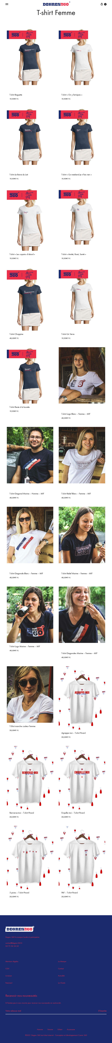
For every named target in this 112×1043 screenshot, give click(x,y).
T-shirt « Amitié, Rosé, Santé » (73, 254)
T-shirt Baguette (16, 94)
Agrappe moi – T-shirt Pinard (73, 733)
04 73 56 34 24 (12, 946)
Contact (61, 968)
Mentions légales (11, 961)
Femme (50, 1029)
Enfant (60, 1029)
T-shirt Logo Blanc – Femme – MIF (75, 414)
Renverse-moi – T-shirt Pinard (22, 812)
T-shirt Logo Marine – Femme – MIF (25, 646)
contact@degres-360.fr (13, 943)
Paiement (8, 983)
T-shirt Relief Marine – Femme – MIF (76, 573)
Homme (40, 1029)
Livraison (8, 976)
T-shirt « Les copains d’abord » (22, 254)
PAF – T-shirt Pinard (69, 892)
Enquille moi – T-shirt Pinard (73, 812)
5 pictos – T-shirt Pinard (19, 892)
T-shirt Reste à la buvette (20, 407)
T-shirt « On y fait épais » (71, 94)
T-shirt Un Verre (67, 334)
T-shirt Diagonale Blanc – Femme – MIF (26, 573)
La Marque (62, 961)
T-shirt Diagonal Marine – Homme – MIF (27, 493)
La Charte (61, 983)
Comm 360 (82, 1035)
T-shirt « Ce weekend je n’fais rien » (76, 174)
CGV (7, 968)
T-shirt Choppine (16, 334)
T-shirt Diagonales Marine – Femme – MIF (79, 653)
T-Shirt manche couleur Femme (22, 726)
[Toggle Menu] (6, 4)
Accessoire (71, 1029)
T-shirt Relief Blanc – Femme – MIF (76, 493)
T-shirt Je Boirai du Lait (19, 174)
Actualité (61, 976)
